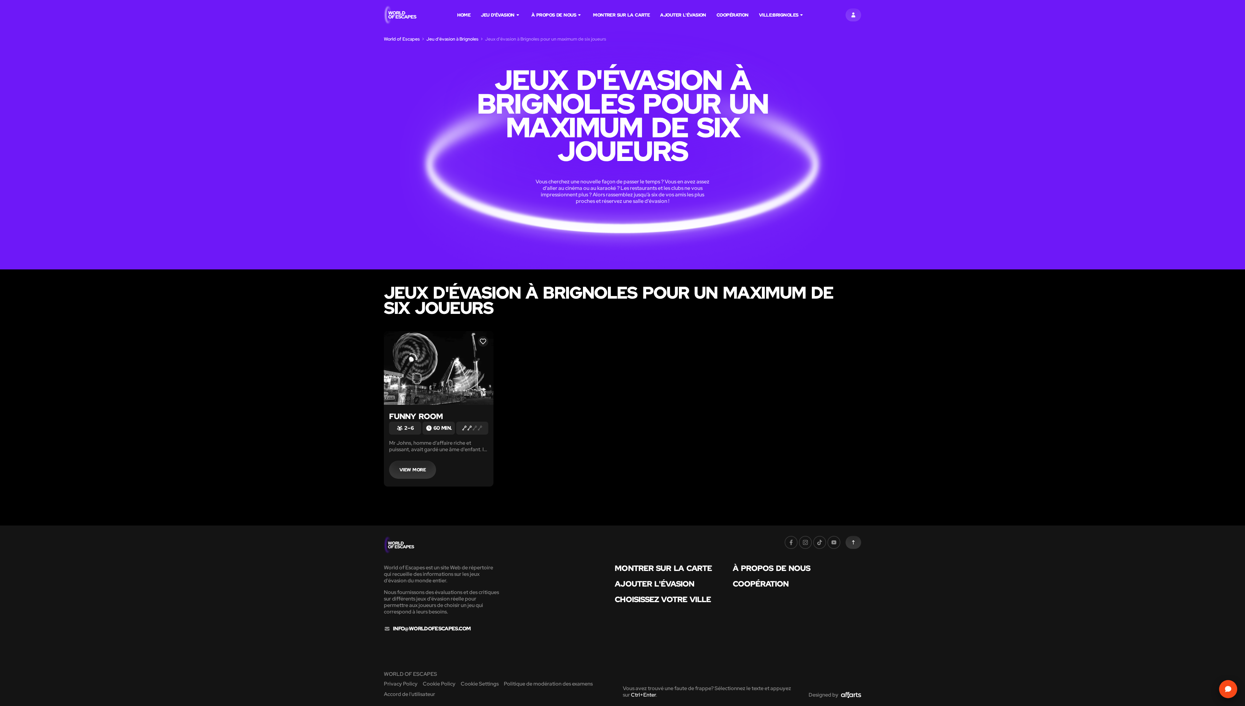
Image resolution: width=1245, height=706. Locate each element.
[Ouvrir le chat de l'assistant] (1228, 689)
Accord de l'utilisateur (409, 694)
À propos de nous (553, 15)
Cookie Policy (439, 683)
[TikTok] (819, 542)
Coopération (733, 15)
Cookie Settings (480, 683)
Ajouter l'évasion (683, 15)
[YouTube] (833, 542)
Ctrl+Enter (643, 694)
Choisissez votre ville (663, 599)
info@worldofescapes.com (431, 628)
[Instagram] (805, 542)
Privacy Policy (401, 683)
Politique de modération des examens (548, 683)
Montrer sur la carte (621, 15)
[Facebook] (791, 542)
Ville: (779, 15)
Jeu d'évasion (498, 15)
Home (463, 15)
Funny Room (416, 416)
